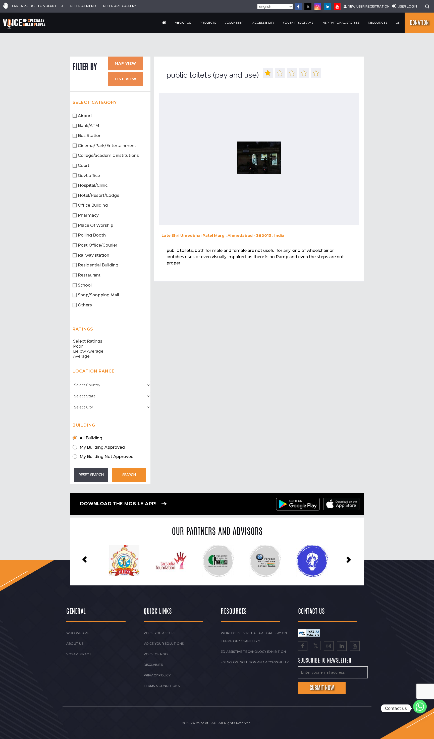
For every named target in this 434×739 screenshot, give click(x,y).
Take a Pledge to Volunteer (37, 6)
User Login (407, 6)
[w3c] (309, 632)
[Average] (110, 356)
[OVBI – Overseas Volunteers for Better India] (217, 561)
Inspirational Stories (340, 22)
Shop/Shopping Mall (98, 295)
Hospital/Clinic (92, 185)
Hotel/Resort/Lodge (98, 195)
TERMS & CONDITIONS (162, 686)
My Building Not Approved (107, 456)
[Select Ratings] (110, 341)
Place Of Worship (95, 225)
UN (398, 22)
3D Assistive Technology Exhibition (253, 652)
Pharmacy (88, 215)
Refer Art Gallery (119, 6)
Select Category (95, 102)
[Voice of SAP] (24, 24)
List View (125, 79)
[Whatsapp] (420, 708)
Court (83, 165)
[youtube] (337, 6)
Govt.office (89, 175)
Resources (377, 22)
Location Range (94, 371)
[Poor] (110, 346)
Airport (85, 115)
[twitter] (307, 6)
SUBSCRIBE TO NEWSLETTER (324, 660)
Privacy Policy (157, 675)
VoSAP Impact (78, 654)
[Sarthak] (311, 561)
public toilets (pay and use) (213, 75)
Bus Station (89, 135)
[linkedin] (327, 6)
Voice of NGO (156, 654)
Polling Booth (92, 235)
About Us (183, 22)
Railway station (93, 255)
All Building (91, 438)
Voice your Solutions (164, 643)
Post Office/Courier (97, 245)
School (85, 285)
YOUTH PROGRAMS (298, 22)
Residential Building (98, 265)
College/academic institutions (108, 155)
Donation (419, 23)
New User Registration (369, 6)
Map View (125, 63)
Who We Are (77, 633)
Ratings (83, 329)
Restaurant (89, 275)
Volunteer (234, 22)
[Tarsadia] (123, 560)
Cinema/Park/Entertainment (107, 145)
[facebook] (298, 6)
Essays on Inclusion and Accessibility (255, 662)
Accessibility (263, 22)
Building (84, 425)
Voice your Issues (160, 633)
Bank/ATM (88, 125)
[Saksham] (170, 561)
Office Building (93, 205)
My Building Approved (102, 447)
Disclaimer (153, 665)
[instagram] (317, 6)
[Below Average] (110, 351)
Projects (207, 22)
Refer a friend (83, 6)
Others (85, 305)
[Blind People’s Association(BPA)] (264, 561)
